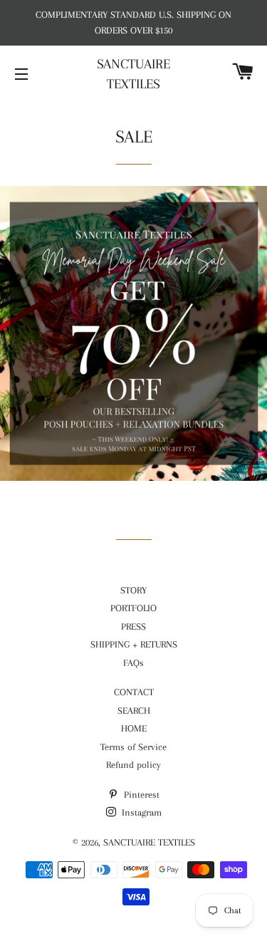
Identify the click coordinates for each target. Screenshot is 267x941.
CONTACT (134, 692)
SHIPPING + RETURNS (133, 644)
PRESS (133, 626)
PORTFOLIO (133, 608)
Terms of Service (133, 747)
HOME (134, 728)
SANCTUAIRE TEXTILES (133, 74)
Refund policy (133, 764)
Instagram (140, 812)
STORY (133, 590)
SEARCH (133, 710)
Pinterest (140, 794)
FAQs (133, 662)
